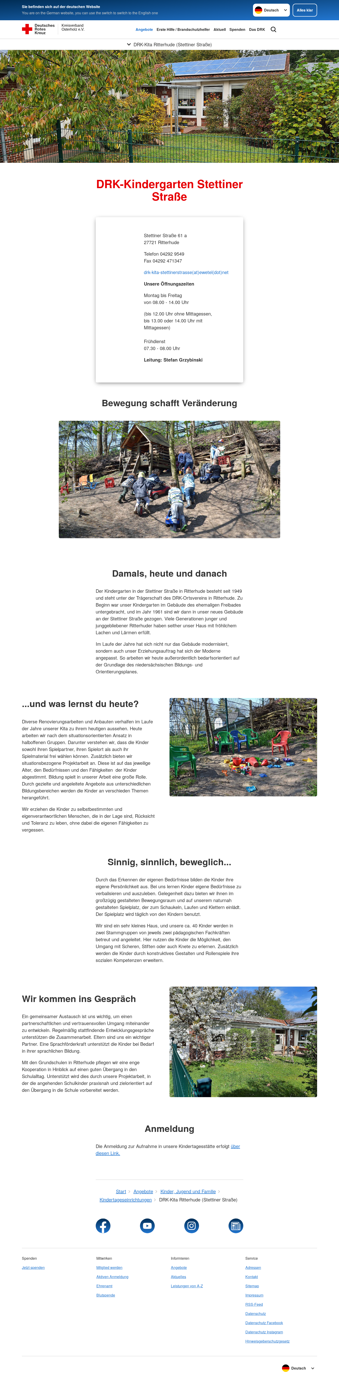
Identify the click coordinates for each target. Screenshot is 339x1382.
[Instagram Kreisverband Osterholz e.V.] (191, 1225)
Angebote (144, 29)
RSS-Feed (254, 1304)
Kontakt (251, 1276)
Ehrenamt (104, 1286)
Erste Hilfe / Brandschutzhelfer (183, 29)
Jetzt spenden (33, 1267)
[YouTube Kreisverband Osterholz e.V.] (147, 1225)
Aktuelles (178, 1276)
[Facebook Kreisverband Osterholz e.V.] (103, 1225)
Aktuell (220, 29)
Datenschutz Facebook (264, 1322)
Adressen (253, 1267)
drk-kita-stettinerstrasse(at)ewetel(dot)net (186, 272)
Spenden (237, 29)
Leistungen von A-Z (187, 1286)
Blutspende (105, 1295)
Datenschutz (255, 1313)
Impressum (254, 1295)
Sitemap (252, 1286)
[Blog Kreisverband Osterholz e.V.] (236, 1225)
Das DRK (257, 29)
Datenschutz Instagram (264, 1332)
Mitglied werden (109, 1267)
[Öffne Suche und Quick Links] (273, 29)
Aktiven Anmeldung (112, 1276)
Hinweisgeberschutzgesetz (267, 1341)
